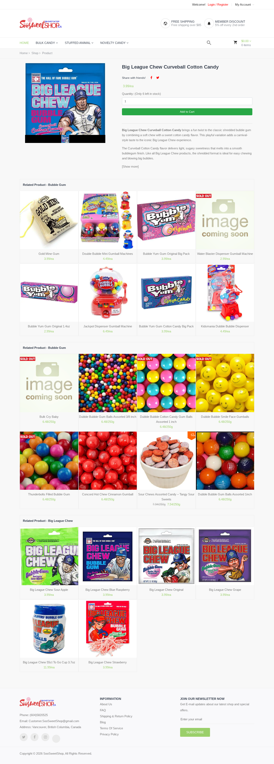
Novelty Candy (113, 43)
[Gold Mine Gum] (49, 220)
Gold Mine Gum (49, 253)
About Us (106, 704)
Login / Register (218, 4)
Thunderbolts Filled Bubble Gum (49, 494)
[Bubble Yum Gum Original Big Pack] (166, 220)
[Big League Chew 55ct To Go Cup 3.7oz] (49, 629)
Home (24, 53)
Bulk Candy (45, 43)
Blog (103, 722)
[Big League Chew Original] (166, 556)
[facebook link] (34, 737)
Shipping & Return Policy (116, 716)
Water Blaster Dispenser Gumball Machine (225, 253)
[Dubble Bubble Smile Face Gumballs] (225, 383)
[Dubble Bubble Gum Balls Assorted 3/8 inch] (108, 383)
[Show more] (130, 166)
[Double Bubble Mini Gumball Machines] (108, 220)
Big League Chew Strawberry (107, 662)
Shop (34, 53)
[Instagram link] (45, 737)
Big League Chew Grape (225, 589)
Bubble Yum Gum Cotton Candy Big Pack (166, 326)
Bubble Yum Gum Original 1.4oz (49, 326)
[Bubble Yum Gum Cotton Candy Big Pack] (166, 293)
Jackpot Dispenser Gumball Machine (107, 326)
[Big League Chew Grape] (225, 556)
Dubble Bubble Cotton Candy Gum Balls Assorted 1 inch (166, 419)
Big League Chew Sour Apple (49, 589)
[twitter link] (24, 737)
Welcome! (198, 4)
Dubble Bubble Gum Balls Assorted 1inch (225, 494)
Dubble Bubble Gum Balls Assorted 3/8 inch (107, 416)
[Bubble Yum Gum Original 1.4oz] (49, 293)
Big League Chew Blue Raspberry (107, 589)
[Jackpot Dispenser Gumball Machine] (108, 293)
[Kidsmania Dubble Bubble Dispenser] (225, 293)
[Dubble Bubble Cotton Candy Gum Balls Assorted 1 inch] (166, 383)
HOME (24, 43)
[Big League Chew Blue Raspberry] (108, 556)
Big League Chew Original (166, 589)
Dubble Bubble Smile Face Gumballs (225, 416)
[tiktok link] (56, 739)
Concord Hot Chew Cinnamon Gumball (107, 494)
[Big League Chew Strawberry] (108, 629)
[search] (209, 43)
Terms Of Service (111, 728)
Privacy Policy (109, 734)
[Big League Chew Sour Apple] (49, 556)
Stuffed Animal (77, 43)
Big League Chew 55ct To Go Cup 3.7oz (49, 662)
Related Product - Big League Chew (48, 520)
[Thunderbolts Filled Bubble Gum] (49, 461)
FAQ (103, 710)
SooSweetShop (53, 753)
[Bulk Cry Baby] (49, 383)
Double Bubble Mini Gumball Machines (107, 253)
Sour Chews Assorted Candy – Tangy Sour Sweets (166, 497)
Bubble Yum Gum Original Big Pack (166, 253)
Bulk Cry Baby (49, 416)
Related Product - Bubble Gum (44, 184)
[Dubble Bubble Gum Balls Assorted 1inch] (225, 461)
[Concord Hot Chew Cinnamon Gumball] (108, 461)
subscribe (195, 732)
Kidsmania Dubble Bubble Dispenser (225, 326)
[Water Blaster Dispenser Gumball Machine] (225, 220)
